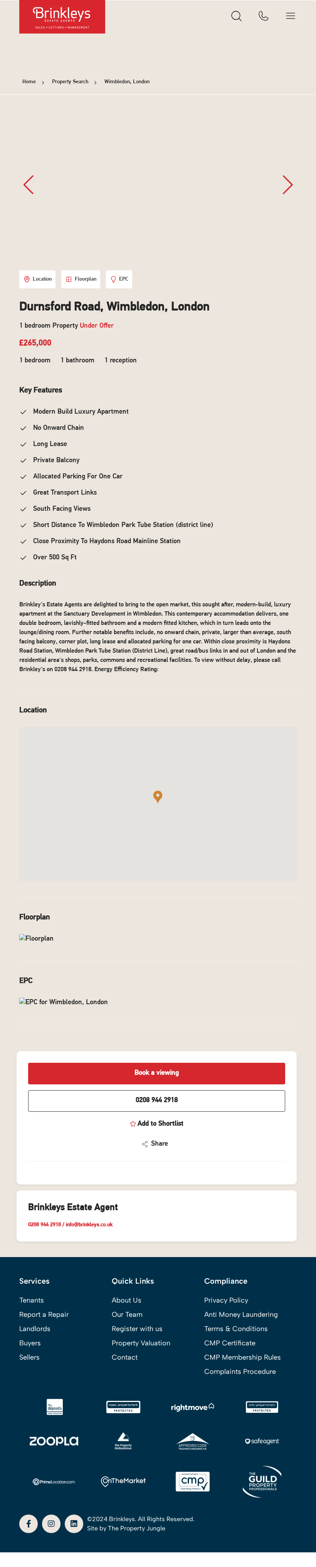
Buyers (30, 1343)
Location (42, 279)
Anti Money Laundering (241, 1314)
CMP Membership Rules (242, 1357)
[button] (287, 184)
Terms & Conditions (236, 1329)
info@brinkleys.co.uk (89, 1225)
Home (29, 82)
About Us (126, 1300)
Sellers (29, 1357)
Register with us (137, 1329)
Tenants (31, 1300)
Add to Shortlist (160, 1124)
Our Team (127, 1314)
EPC (123, 279)
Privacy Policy (226, 1300)
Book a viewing (156, 1073)
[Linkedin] (74, 1524)
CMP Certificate (229, 1343)
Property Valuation (141, 1343)
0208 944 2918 (157, 1100)
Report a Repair (44, 1314)
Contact (125, 1357)
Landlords (34, 1329)
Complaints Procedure (240, 1371)
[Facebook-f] (28, 1524)
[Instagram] (51, 1524)
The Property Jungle (136, 1528)
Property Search (70, 82)
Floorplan (85, 279)
